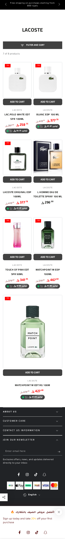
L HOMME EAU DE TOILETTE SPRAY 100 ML (47, 194)
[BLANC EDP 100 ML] (48, 79)
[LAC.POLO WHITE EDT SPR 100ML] (17, 79)
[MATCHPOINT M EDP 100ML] (48, 234)
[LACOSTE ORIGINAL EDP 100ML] (17, 157)
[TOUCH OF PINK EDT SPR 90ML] (17, 234)
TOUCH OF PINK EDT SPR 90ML (17, 271)
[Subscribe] (60, 452)
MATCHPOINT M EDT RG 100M (32, 385)
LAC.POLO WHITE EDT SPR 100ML (17, 116)
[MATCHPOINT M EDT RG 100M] (32, 331)
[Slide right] (59, 5)
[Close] (59, 512)
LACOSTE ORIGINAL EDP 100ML (17, 194)
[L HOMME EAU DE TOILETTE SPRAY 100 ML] (48, 157)
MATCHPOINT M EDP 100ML (48, 271)
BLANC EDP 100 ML (47, 114)
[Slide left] (6, 5)
